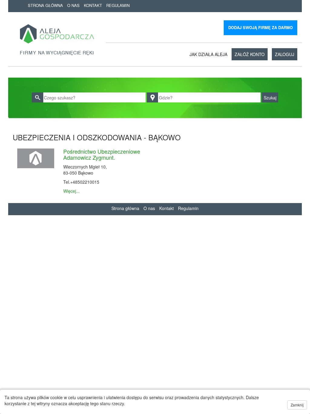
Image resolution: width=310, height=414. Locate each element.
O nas (73, 5)
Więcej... (71, 191)
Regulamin (118, 5)
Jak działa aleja (208, 54)
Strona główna (45, 5)
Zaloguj (284, 54)
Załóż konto (250, 54)
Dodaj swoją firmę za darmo (260, 27)
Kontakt (93, 5)
